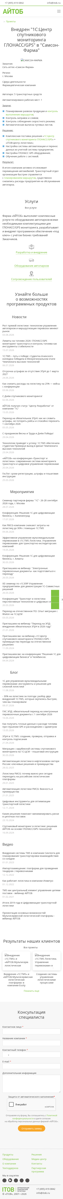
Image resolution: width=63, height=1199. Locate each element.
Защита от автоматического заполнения (31, 1096)
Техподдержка (10, 1168)
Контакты (37, 1163)
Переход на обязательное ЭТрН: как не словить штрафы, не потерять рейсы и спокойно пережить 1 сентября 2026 (31, 421)
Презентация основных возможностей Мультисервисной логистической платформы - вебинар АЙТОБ (28, 915)
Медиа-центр (39, 1159)
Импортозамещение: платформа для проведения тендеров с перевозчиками (30, 870)
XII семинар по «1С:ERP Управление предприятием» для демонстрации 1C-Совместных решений (30, 586)
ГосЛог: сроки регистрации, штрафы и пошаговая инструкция (30, 475)
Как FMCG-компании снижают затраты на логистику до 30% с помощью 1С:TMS (25, 527)
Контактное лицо (12, 1026)
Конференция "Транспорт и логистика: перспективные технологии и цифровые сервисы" (30, 600)
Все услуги (31, 207)
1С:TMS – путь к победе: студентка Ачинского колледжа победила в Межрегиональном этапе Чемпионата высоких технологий (28, 359)
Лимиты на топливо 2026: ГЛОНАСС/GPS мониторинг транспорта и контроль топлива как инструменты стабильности (29, 343)
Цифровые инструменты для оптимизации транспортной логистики (26, 803)
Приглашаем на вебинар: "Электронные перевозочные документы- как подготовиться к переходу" (28, 571)
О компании (9, 1163)
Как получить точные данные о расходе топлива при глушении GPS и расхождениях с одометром (29, 725)
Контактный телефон (15, 1049)
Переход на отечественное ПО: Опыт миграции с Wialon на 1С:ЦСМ (30, 612)
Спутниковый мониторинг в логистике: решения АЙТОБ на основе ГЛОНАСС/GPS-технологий (29, 827)
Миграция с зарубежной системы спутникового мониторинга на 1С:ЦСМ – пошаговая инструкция (30, 750)
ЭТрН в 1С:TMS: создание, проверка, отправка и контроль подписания (29, 738)
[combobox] (7, 1054)
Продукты (7, 1154)
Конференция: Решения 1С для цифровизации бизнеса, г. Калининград (28, 514)
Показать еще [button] (31, 990)
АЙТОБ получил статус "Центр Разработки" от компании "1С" (28, 407)
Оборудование (10, 1159)
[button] (47, 11)
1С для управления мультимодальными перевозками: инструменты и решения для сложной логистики (26, 683)
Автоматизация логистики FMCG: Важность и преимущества (27, 790)
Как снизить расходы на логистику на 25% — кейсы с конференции (31, 385)
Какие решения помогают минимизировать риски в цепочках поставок (30, 815)
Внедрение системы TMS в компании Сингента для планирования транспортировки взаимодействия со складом (31, 856)
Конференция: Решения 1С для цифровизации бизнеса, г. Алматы (28, 557)
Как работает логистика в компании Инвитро (27, 880)
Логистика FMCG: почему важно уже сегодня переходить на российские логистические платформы (27, 776)
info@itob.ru (53, 2)
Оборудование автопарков (31, 266)
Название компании (14, 1038)
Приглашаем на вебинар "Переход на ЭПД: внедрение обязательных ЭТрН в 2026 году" (26, 625)
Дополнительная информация (19, 1073)
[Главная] (15, 1189)
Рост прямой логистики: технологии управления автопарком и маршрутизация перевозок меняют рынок (30, 328)
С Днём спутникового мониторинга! (22, 396)
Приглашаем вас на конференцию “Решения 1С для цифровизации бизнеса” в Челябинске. (31, 655)
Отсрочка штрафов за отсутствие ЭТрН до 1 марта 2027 (30, 373)
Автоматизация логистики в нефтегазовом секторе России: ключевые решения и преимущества (30, 762)
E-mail (6, 1061)
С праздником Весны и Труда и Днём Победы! (27, 433)
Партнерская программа (39, 1170)
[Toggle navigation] (58, 11)
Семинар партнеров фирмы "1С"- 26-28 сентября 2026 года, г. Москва (30, 502)
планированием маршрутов (20, 177)
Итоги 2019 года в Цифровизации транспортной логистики (29, 904)
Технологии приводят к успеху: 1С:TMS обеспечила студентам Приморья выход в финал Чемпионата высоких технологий (30, 446)
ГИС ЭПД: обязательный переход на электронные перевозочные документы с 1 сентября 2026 (30, 713)
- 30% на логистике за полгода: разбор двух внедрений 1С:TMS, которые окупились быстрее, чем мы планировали (29, 699)
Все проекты (31, 947)
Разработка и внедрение (31, 252)
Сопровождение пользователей (31, 279)
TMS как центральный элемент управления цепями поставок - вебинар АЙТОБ (31, 892)
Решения (37, 1154)
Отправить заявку (31, 1128)
